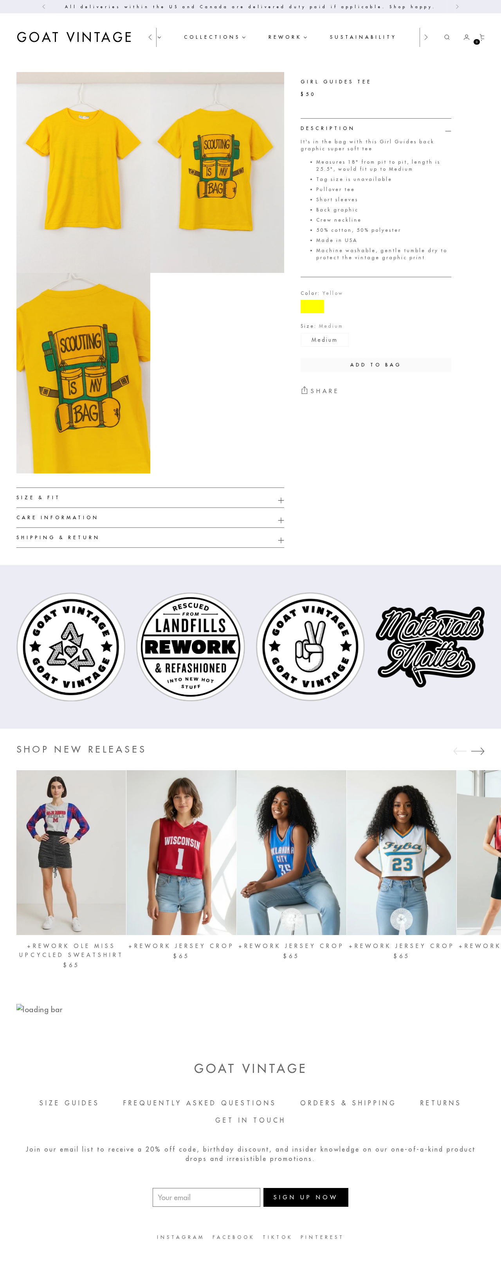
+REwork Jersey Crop (181, 946)
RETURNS (441, 1103)
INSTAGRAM (181, 1237)
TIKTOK (278, 1237)
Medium (325, 339)
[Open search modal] (447, 37)
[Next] (457, 6)
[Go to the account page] (463, 37)
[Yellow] (312, 306)
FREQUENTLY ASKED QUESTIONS (200, 1103)
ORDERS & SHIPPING (348, 1103)
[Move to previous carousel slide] (460, 751)
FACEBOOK (234, 1237)
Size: (322, 326)
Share (325, 391)
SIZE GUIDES (70, 1103)
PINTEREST (322, 1237)
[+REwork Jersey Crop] (181, 852)
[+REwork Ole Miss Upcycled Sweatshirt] (71, 852)
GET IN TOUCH (250, 1120)
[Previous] (43, 6)
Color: (322, 293)
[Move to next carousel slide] (478, 751)
